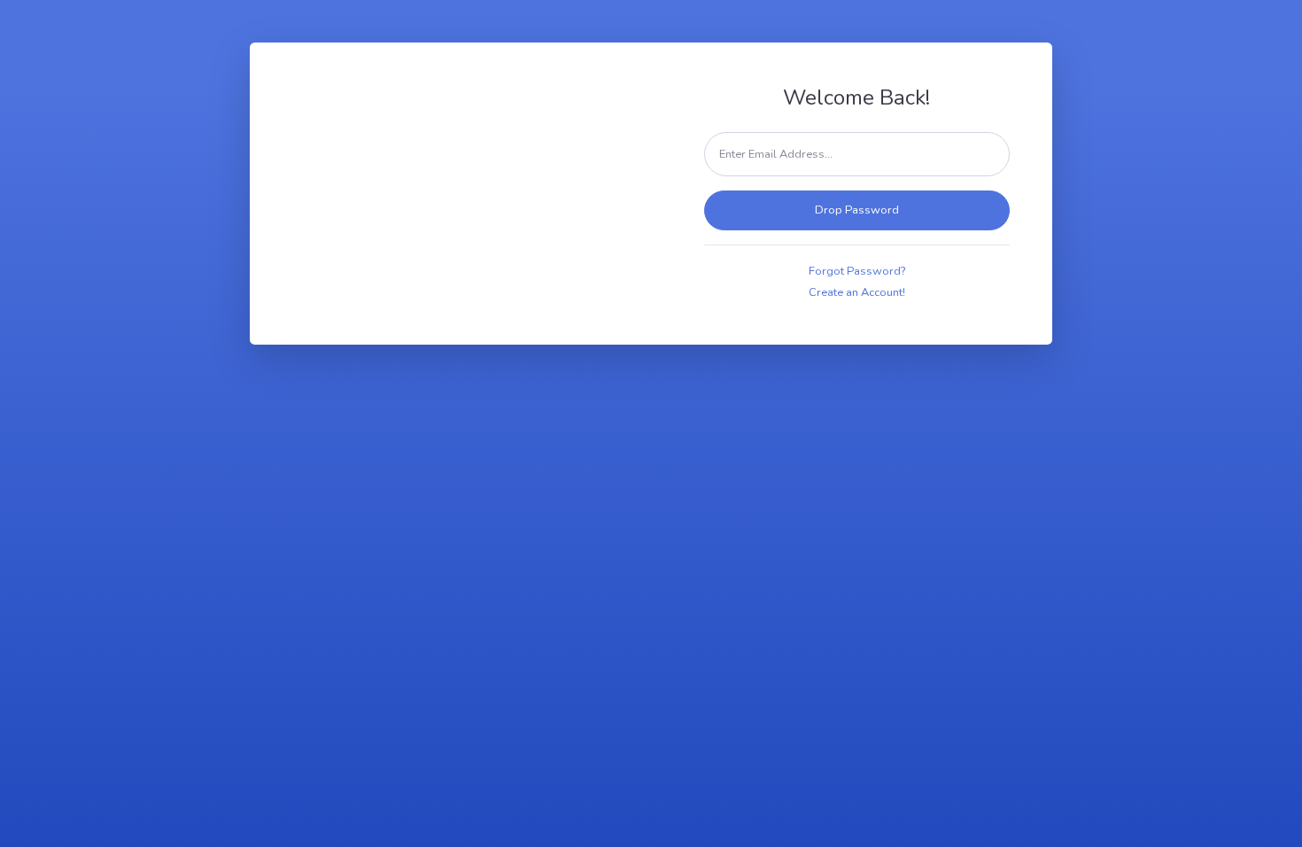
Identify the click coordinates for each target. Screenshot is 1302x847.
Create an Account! (857, 292)
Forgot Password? (857, 271)
